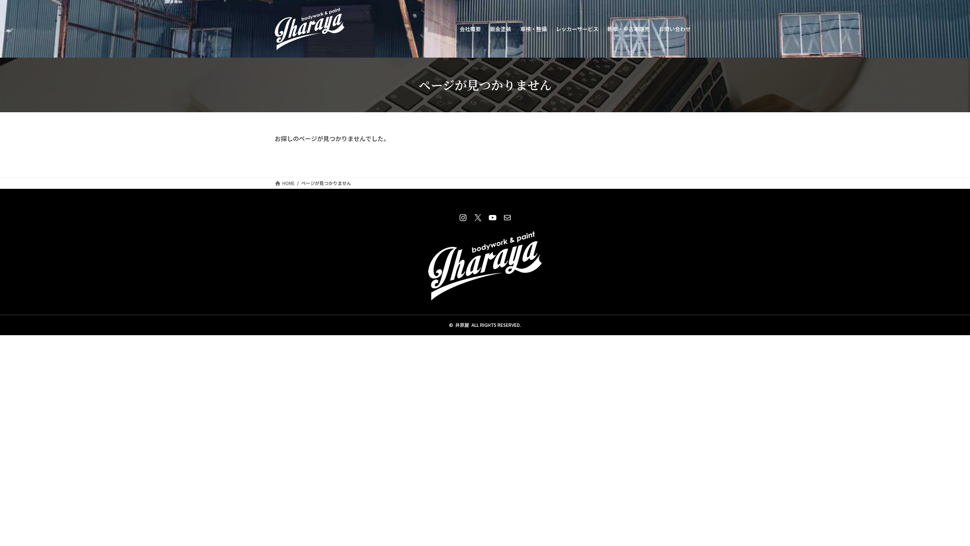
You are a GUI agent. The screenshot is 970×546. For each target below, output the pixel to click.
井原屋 (462, 325)
